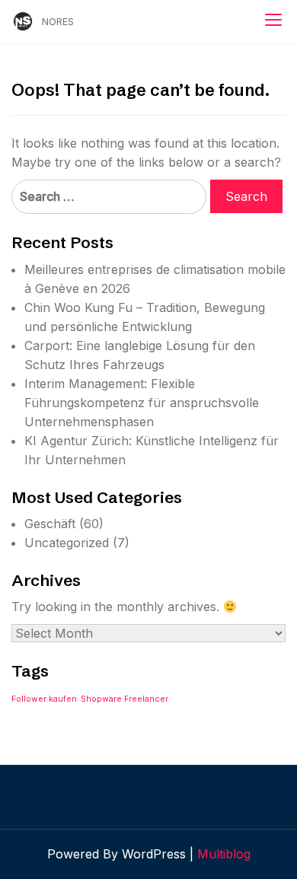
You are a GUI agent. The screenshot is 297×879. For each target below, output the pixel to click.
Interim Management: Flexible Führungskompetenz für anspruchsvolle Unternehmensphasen (141, 402)
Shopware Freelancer (124, 699)
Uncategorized (66, 542)
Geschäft (49, 523)
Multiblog (224, 853)
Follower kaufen (44, 699)
